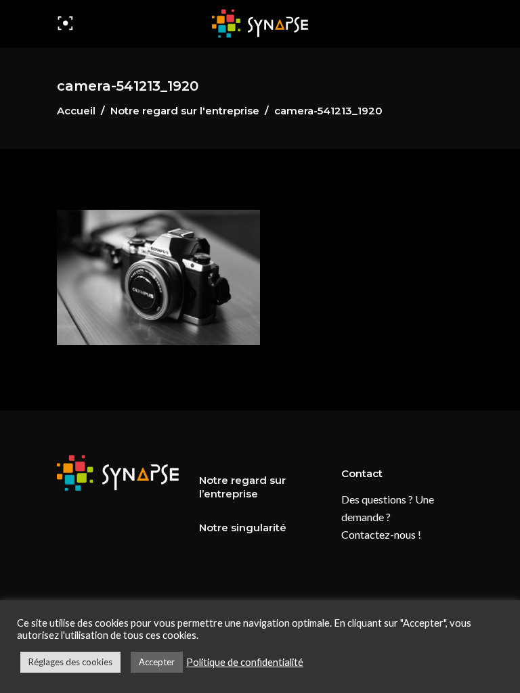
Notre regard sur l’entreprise (242, 487)
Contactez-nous (378, 534)
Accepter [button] (157, 661)
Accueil (76, 110)
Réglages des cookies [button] (70, 661)
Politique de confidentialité (244, 662)
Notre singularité (242, 527)
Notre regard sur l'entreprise (184, 110)
